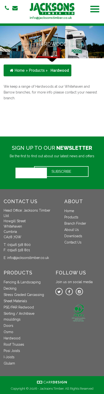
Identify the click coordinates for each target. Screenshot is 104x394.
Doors (8, 326)
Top (98, 387)
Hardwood (12, 338)
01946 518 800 (19, 245)
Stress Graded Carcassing (24, 295)
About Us (71, 230)
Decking (10, 288)
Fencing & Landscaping (22, 282)
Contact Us (73, 242)
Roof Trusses (14, 344)
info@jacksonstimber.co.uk (51, 18)
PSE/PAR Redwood (19, 307)
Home (20, 70)
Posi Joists (12, 351)
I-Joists (9, 357)
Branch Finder (75, 223)
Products (71, 217)
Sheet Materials (15, 301)
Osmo (8, 332)
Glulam (9, 363)
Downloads (73, 236)
